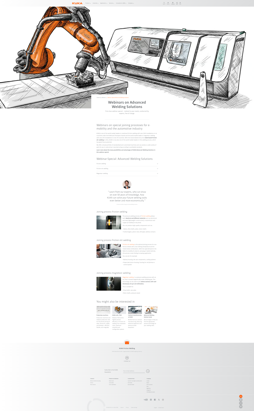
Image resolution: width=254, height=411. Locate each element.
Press (148, 386)
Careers (148, 380)
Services (111, 3)
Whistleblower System (151, 392)
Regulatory (149, 388)
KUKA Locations (150, 384)
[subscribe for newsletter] (147, 371)
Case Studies (111, 382)
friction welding (146, 216)
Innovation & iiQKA (120, 3)
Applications (103, 3)
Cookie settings (134, 407)
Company (130, 3)
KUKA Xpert (130, 382)
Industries (95, 3)
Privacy (127, 407)
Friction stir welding (128, 244)
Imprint (121, 407)
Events (148, 382)
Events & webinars (101, 97)
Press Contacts (93, 384)
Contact (91, 382)
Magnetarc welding (128, 277)
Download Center (131, 384)
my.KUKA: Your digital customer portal (135, 380)
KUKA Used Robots (112, 384)
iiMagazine (149, 390)
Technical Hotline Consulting (95, 380)
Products (87, 3)
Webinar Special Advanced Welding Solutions (118, 97)
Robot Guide (111, 380)
